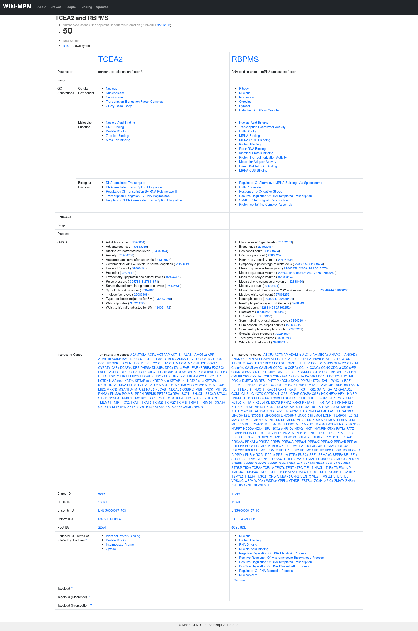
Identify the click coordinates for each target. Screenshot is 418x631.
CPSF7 (341, 372)
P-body (244, 88)
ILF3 (314, 398)
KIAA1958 (116, 380)
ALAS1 (189, 354)
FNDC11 (258, 389)
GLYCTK (257, 393)
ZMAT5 (339, 480)
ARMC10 (104, 358)
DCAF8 (323, 376)
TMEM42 (237, 472)
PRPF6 (275, 441)
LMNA (122, 385)
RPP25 (270, 454)
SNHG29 (352, 459)
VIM (112, 406)
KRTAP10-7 (143, 380)
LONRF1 (329, 415)
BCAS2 (279, 363)
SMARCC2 (325, 459)
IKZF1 (183, 376)
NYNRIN (320, 428)
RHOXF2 (354, 450)
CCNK (325, 367)
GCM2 (235, 393)
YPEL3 (283, 480)
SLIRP (288, 459)
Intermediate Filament (121, 544)
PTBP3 (273, 445)
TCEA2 (110, 58)
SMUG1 (339, 459)
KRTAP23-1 (257, 411)
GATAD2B (345, 389)
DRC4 (169, 367)
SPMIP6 (331, 463)
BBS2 (269, 363)
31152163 (285, 242)
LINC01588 (305, 415)
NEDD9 (248, 428)
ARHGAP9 (262, 358)
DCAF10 (126, 367)
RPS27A (282, 454)
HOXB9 (274, 398)
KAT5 (349, 398)
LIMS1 (112, 385)
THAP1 (212, 398)
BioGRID (69, 46)
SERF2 (338, 454)
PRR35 (352, 441)
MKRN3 (112, 389)
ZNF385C (238, 485)
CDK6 (235, 372)
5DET (244, 527)
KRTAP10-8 (160, 380)
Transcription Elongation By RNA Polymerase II (139, 195)
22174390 (285, 259)
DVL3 (178, 367)
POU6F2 (128, 393)
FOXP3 (281, 389)
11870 (235, 502)
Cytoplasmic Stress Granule (259, 110)
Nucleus (111, 88)
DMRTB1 (260, 380)
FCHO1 (132, 372)
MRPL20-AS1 (254, 424)
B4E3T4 (237, 518)
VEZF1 (317, 476)
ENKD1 (250, 385)
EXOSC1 (275, 385)
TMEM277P (342, 467)
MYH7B (309, 424)
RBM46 (284, 450)
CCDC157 (218, 358)
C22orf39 (237, 367)
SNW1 (283, 463)
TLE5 (329, 467)
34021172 (128, 272)
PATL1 (340, 428)
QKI (281, 445)
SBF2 (313, 454)
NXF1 (310, 428)
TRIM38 (182, 402)
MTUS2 (139, 389)
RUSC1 (303, 454)
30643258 (140, 246)
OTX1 (331, 428)
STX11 (103, 398)
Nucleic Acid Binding (120, 122)
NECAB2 (175, 389)
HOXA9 (263, 398)
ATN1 (304, 358)
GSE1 (316, 393)
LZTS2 (153, 385)
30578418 (136, 281)
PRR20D (327, 441)
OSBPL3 (188, 389)
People (70, 6)
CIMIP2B (283, 372)
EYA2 (300, 385)
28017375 (320, 268)
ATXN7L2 (238, 363)
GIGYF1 (153, 372)
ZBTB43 (146, 406)
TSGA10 (219, 402)
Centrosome (114, 97)
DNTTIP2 (274, 380)
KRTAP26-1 (274, 411)
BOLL (147, 358)
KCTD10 (215, 376)
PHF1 (278, 432)
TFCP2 (201, 398)
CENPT (130, 363)
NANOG (354, 424)
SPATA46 (295, 463)
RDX (328, 450)
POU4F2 (303, 437)
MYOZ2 (333, 424)
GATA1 (322, 389)
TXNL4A (273, 476)
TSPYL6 (237, 476)
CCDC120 (280, 367)
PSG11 (250, 445)
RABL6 (304, 445)
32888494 (139, 268)
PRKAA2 (237, 441)
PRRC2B (237, 445)
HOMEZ (147, 376)
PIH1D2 (221, 389)
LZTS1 (143, 385)
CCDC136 (203, 358)
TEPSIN (189, 398)
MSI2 (281, 424)
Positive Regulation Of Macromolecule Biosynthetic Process (281, 557)
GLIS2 (245, 393)
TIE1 (307, 467)
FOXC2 (270, 389)
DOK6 (295, 380)
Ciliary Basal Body (119, 105)
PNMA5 (115, 393)
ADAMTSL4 (138, 354)
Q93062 (249, 518)
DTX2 (317, 380)
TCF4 (179, 398)
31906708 (126, 255)
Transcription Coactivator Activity (262, 126)
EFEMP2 (237, 385)
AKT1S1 (177, 354)
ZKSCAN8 (184, 406)
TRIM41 (194, 402)
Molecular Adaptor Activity (257, 161)
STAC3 (222, 393)
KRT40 (129, 380)
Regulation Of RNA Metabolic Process (266, 570)
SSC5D (210, 393)
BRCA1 (157, 358)
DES (136, 367)
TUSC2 (261, 476)
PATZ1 (351, 428)
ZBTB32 (307, 480)
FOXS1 (292, 389)
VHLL (344, 476)
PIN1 (310, 432)
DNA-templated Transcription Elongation (134, 187)
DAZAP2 (311, 376)
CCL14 (304, 367)
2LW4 (102, 527)
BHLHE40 (303, 363)
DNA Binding (115, 126)
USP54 (103, 406)
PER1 (259, 432)
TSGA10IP (347, 472)
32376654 (137, 242)
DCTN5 (348, 376)
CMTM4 (174, 363)
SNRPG (260, 463)
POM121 (290, 437)
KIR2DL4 (258, 402)
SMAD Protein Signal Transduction (263, 200)
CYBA (299, 376)
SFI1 (354, 454)
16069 (102, 502)
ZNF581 (263, 485)
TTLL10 (249, 476)
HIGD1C (113, 376)
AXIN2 (116, 358)
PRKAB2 (251, 441)
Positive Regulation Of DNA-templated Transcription (275, 195)
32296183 (163, 25)
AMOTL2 (200, 354)
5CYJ (235, 527)
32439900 (264, 316)
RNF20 (250, 454)
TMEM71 (104, 402)
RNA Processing (250, 187)
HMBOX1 (134, 376)
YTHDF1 (295, 480)
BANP (259, 363)
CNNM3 (305, 372)
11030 (235, 493)
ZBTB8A (159, 406)
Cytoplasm (246, 101)
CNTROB (199, 363)
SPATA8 (309, 463)
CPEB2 (329, 372)
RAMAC (330, 445)
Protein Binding (116, 131)
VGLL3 (327, 476)
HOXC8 (286, 398)
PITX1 (319, 432)
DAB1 (115, 367)
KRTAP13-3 (274, 406)
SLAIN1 (262, 459)
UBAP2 (285, 476)
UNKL (295, 476)
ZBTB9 (171, 406)
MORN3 (350, 419)
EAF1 (187, 367)
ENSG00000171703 (112, 510)
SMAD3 (299, 459)
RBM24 (261, 450)
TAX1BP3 (155, 398)
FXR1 (143, 372)
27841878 (151, 281)
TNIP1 (116, 402)
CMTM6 (186, 363)
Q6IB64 (115, 518)
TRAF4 (301, 472)
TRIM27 (170, 402)
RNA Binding (248, 131)
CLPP (295, 372)
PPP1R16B (331, 437)
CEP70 (152, 363)
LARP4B (321, 411)
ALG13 (307, 354)
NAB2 (150, 389)
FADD (102, 372)
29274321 (182, 263)
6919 (101, 493)
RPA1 (177, 393)
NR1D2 (288, 428)
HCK (324, 393)
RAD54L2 (316, 445)
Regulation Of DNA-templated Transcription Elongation (144, 200)
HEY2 (333, 393)
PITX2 (329, 432)
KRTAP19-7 (239, 411)
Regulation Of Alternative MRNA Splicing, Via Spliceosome (280, 182)
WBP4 (249, 480)
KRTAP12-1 (328, 402)
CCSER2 (104, 363)
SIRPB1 (250, 459)
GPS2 (285, 393)
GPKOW (180, 372)
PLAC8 (349, 432)
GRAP (294, 393)
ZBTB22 (133, 406)
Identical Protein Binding (256, 153)
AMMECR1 (320, 354)
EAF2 (196, 367)
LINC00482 (239, 415)
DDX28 (236, 380)
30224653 (282, 333)
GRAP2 (305, 393)
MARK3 (180, 385)
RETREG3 (164, 393)
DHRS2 (146, 367)
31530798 (284, 337)
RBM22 (250, 450)
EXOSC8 (218, 367)
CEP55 (246, 372)
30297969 (164, 298)
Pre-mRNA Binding (252, 148)
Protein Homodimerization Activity (263, 157)
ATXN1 (347, 358)
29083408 (141, 294)
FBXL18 (246, 389)
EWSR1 (262, 385)
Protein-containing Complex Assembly (266, 204)
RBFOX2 (237, 450)
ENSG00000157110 (245, 510)
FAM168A (341, 385)
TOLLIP (273, 472)
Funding (86, 6)
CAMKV (180, 358)
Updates (102, 6)
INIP (331, 398)
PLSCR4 (237, 437)
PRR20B (301, 441)
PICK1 (210, 389)
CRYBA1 (256, 376)
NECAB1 (161, 389)
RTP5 (293, 454)
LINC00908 (272, 415)
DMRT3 (247, 380)
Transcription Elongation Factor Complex (134, 101)
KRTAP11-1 (310, 402)
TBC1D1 (168, 398)
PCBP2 (236, 432)
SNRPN (272, 463)
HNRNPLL (238, 398)
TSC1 (322, 472)
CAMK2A (251, 367)
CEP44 (141, 363)
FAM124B (326, 385)
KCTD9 (236, 402)
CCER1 (293, 367)
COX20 (212, 363)
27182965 (265, 246)
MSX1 (290, 424)
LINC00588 (255, 415)
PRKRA (264, 441)
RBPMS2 (306, 450)
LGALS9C (346, 411)
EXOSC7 (288, 385)
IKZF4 (193, 376)
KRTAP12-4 (239, 406)
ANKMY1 (238, 358)
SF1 (347, 454)
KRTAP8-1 (306, 411)
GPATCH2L (272, 393)
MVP (299, 424)
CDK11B (118, 363)
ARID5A (293, 358)
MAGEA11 (166, 385)
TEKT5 (280, 467)
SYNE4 (114, 398)
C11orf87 (340, 363)
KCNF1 (204, 376)
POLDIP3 (261, 437)
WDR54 (259, 480)
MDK (208, 385)
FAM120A (312, 385)
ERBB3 (206, 367)
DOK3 (286, 380)
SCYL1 (187, 393)
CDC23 (336, 367)
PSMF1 (261, 445)
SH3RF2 (237, 459)
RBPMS (245, 58)
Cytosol (244, 105)
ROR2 (260, 454)
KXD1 (102, 385)
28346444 (327, 290)
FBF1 (123, 372)
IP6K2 (340, 398)
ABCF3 (268, 354)
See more (240, 580)
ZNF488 (251, 485)
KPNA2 (286, 402)
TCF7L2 (268, 467)
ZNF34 (350, 480)
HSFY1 (297, 398)
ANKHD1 (350, 354)
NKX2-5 (277, 428)
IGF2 (306, 398)
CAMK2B (265, 367)
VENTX (305, 476)
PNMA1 (103, 393)
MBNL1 (259, 419)
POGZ (249, 437)
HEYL (342, 393)
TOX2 (126, 402)
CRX (246, 376)
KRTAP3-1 (291, 411)
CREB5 (236, 376)
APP (211, 354)
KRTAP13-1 (257, 406)
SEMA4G (325, 454)
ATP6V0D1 (317, 358)
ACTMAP (281, 354)
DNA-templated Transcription (126, 182)
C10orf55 (326, 363)
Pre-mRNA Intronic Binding (258, 166)
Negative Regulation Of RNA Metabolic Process (272, 553)
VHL (336, 476)
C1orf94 (352, 363)
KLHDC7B (273, 402)
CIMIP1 (270, 372)
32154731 (173, 277)
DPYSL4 (306, 380)
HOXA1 (252, 398)
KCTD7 (103, 380)
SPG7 (320, 463)
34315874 (160, 250)
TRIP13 (311, 472)
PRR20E (340, 441)
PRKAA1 (346, 437)
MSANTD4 (126, 389)
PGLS (268, 432)
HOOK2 (159, 376)
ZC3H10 (320, 480)
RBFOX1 (342, 445)
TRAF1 (136, 402)
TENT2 (291, 467)
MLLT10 (338, 419)
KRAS (296, 402)
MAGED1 (238, 419)
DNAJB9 (158, 367)
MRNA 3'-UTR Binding (254, 140)
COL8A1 (317, 372)
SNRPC (248, 463)
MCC (190, 385)
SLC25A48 (276, 459)
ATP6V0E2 (333, 358)
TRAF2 (146, 402)
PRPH (139, 393)
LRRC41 (342, 415)
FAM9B (112, 372)
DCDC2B (335, 376)
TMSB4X (251, 472)
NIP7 (267, 428)
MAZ (249, 419)
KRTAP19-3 (327, 406)
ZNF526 (197, 406)
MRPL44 (271, 424)
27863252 (274, 255)
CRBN (351, 372)
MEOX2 (218, 385)
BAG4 (250, 363)
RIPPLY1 (237, 454)
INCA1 (323, 398)
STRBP (236, 467)
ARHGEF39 (279, 358)
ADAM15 (295, 354)
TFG (300, 467)
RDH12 (319, 450)
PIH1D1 (301, 432)
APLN (250, 358)
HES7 (102, 376)
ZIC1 (330, 480)
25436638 (173, 285)
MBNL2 (270, 419)
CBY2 (191, 358)
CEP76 (163, 363)
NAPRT (236, 428)
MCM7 (291, 419)
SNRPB (236, 463)
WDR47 (121, 406)
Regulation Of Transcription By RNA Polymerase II (141, 191)
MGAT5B (313, 419)
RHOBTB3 (339, 450)
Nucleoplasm (115, 92)
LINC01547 (288, 415)
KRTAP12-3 (195, 380)
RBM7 (294, 450)
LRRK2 (132, 385)
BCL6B (290, 363)
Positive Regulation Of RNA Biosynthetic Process (274, 566)
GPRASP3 (194, 372)
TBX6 (247, 467)
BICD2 (137, 358)
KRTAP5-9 (212, 380)
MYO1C (321, 424)
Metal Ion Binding (118, 140)
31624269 (341, 290)
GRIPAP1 (209, 372)
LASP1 (333, 411)
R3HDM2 (291, 445)
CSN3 (268, 376)
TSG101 (333, 472)
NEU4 (258, 428)
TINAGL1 (318, 467)
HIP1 (123, 376)
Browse (55, 6)
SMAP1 (311, 459)
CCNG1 (315, 367)
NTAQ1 (299, 428)
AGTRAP (163, 354)
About (41, 6)
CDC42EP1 (350, 367)
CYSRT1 (104, 367)
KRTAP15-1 (292, 406)
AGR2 (152, 354)
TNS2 (263, 472)
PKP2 (339, 432)
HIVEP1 (352, 393)
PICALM (289, 432)
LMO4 (318, 415)
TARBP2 (126, 398)
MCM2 (199, 385)
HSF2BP (172, 376)
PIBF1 (200, 389)
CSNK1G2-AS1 (283, 376)
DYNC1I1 (336, 380)
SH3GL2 (198, 393)
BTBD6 (169, 358)
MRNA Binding (249, 135)
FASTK (354, 385)
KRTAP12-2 (178, 380)
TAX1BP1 (140, 398)
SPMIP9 (344, 463)
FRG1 (303, 389)
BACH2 (127, 358)
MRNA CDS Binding (253, 170)
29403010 (285, 272)
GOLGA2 (166, 372)
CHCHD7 (258, 372)
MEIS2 (301, 419)
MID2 (102, 389)
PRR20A (288, 441)
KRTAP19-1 (309, 406)
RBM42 (273, 450)
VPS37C (237, 480)
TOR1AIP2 (287, 472)
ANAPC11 (336, 354)
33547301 (298, 320)
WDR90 (271, 480)
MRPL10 (237, 424)
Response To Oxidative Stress (260, 191)
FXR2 (312, 389)
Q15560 (103, 518)
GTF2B (222, 372)
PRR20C (314, 441)
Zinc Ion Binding (117, 135)
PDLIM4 (248, 432)
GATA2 (332, 389)
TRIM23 (158, 402)
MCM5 (280, 419)
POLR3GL (276, 437)
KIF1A (246, 402)
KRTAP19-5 (344, 406)
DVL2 (325, 380)
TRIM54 (206, 402)
